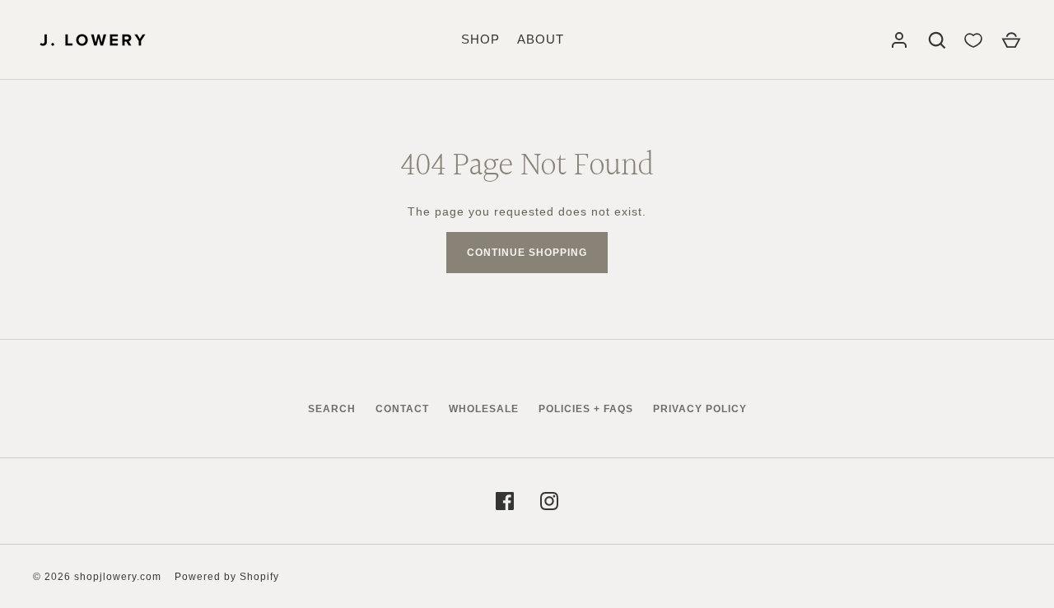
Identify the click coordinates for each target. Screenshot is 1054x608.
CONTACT (402, 409)
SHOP (480, 39)
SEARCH (332, 409)
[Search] (937, 40)
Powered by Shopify (227, 576)
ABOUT (540, 39)
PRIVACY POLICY (700, 409)
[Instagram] (549, 501)
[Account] (899, 40)
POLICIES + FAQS (586, 409)
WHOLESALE (484, 409)
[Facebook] (505, 501)
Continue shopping (527, 252)
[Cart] (1011, 40)
